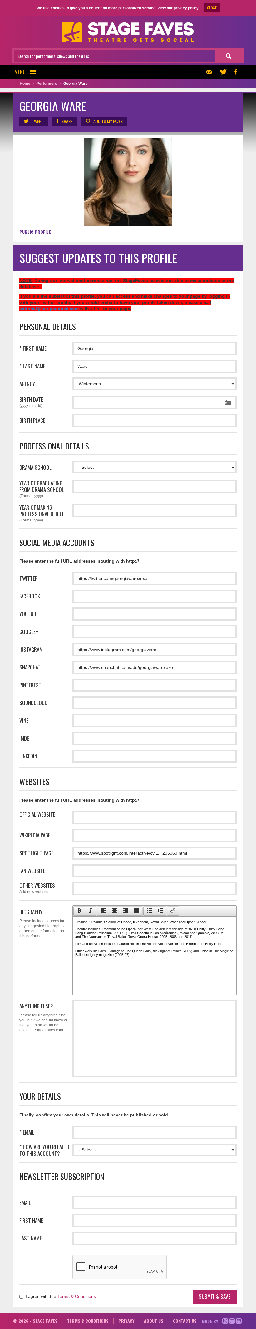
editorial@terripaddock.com (49, 308)
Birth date (31, 402)
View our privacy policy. (178, 8)
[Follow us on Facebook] (235, 72)
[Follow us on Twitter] (223, 72)
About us (153, 1320)
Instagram (31, 649)
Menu (20, 72)
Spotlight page (36, 853)
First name (31, 1220)
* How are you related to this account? (44, 1150)
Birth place (32, 420)
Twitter (28, 578)
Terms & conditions (88, 1320)
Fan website (32, 871)
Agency (27, 384)
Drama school (35, 467)
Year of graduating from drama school (41, 489)
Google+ (28, 632)
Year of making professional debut (41, 513)
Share (67, 121)
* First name (33, 348)
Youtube (28, 614)
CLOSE (212, 7)
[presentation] (79, 911)
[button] (79, 911)
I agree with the (60, 1296)
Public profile (35, 231)
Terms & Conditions (76, 1296)
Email (25, 1203)
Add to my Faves (108, 121)
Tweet (37, 121)
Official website (37, 814)
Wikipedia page (34, 835)
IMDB (24, 738)
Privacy (126, 1320)
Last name (30, 1238)
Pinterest (30, 685)
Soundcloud (33, 703)
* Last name (32, 366)
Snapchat (30, 667)
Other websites (37, 888)
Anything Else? (43, 1017)
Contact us (185, 1320)
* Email (26, 1132)
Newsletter (210, 72)
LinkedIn (28, 756)
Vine (23, 720)
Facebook (29, 596)
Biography (42, 923)
